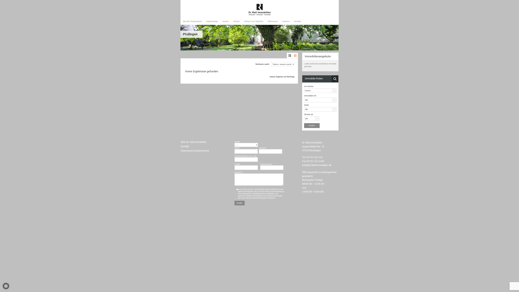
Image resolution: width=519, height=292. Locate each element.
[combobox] (320, 90)
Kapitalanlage (212, 21)
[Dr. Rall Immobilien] (259, 9)
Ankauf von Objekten (253, 21)
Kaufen (226, 21)
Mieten (236, 21)
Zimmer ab (308, 114)
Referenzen (273, 21)
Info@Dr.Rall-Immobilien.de (316, 165)
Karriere (286, 21)
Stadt (306, 105)
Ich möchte (308, 86)
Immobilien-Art (310, 96)
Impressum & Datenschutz (195, 150)
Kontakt (297, 21)
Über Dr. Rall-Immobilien (194, 142)
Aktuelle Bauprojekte (192, 21)
